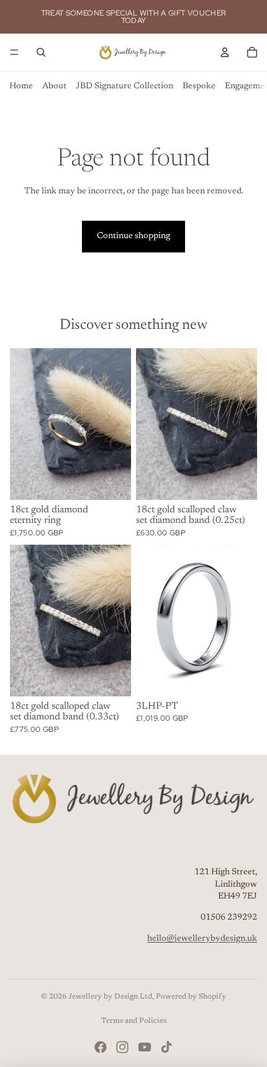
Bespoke (199, 86)
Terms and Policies (133, 1021)
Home (21, 86)
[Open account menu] (224, 52)
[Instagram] (122, 1047)
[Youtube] (144, 1047)
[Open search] (41, 52)
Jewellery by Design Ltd (110, 996)
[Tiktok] (166, 1047)
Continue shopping (133, 236)
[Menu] (14, 52)
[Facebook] (100, 1047)
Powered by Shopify (191, 996)
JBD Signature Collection (124, 86)
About (54, 86)
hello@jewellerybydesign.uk (202, 939)
